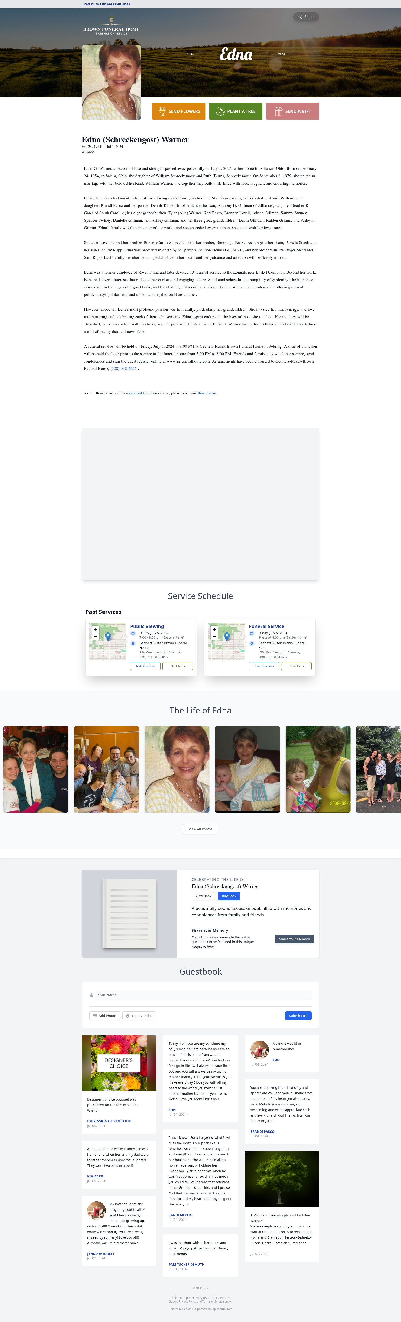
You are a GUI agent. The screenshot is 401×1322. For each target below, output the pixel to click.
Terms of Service (213, 1301)
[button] (108, 637)
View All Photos (200, 829)
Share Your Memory (294, 939)
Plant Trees (178, 666)
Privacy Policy (187, 1301)
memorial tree (137, 393)
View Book (203, 896)
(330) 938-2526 (124, 368)
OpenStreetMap (205, 1309)
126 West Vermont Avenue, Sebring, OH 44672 (160, 654)
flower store (207, 393)
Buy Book (229, 896)
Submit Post (298, 1015)
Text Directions (145, 666)
